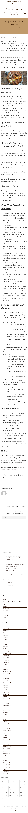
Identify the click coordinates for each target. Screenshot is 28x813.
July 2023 (5, 644)
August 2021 (5, 685)
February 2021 (6, 698)
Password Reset (6, 608)
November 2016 (6, 746)
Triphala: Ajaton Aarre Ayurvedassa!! (14, 562)
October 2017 (6, 728)
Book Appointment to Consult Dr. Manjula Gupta (13, 601)
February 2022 (6, 671)
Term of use (5, 615)
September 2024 (6, 632)
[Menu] (25, 14)
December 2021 (6, 676)
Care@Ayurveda (16, 27)
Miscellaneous (9, 585)
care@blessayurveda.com (13, 470)
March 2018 (5, 723)
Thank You (5, 617)
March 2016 (5, 764)
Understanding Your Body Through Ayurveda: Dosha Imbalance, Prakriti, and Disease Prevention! (14, 557)
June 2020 (5, 717)
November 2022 (6, 657)
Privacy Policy (6, 610)
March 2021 (5, 696)
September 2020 (6, 710)
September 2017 (6, 730)
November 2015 (6, 773)
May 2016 (5, 760)
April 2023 (5, 648)
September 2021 (6, 682)
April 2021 (5, 694)
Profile (4, 613)
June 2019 (5, 721)
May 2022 (5, 664)
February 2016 (6, 767)
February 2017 (6, 739)
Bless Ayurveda (14, 9)
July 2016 (5, 755)
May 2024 (5, 639)
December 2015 (6, 771)
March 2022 (5, 669)
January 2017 (6, 742)
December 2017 (6, 726)
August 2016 (5, 753)
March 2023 (5, 651)
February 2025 (6, 626)
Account (4, 599)
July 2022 (5, 660)
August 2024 (5, 635)
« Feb (3, 801)
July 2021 (5, 687)
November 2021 (6, 678)
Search (25, 517)
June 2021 (5, 689)
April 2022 (5, 667)
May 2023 (5, 646)
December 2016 (6, 744)
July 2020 (5, 714)
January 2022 (6, 673)
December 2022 (6, 655)
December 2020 (6, 703)
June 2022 (5, 662)
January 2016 (6, 769)
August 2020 (5, 712)
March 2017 (5, 737)
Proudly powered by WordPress (9, 806)
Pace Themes (14, 808)
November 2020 (6, 705)
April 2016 (5, 762)
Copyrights (5, 604)
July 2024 (5, 637)
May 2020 (5, 719)
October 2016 (6, 748)
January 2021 (6, 701)
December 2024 (6, 628)
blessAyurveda (7, 488)
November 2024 (6, 630)
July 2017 (5, 735)
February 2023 (6, 653)
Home (10, 27)
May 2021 (5, 692)
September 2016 (6, 751)
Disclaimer (5, 606)
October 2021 (6, 680)
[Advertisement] (14, 535)
